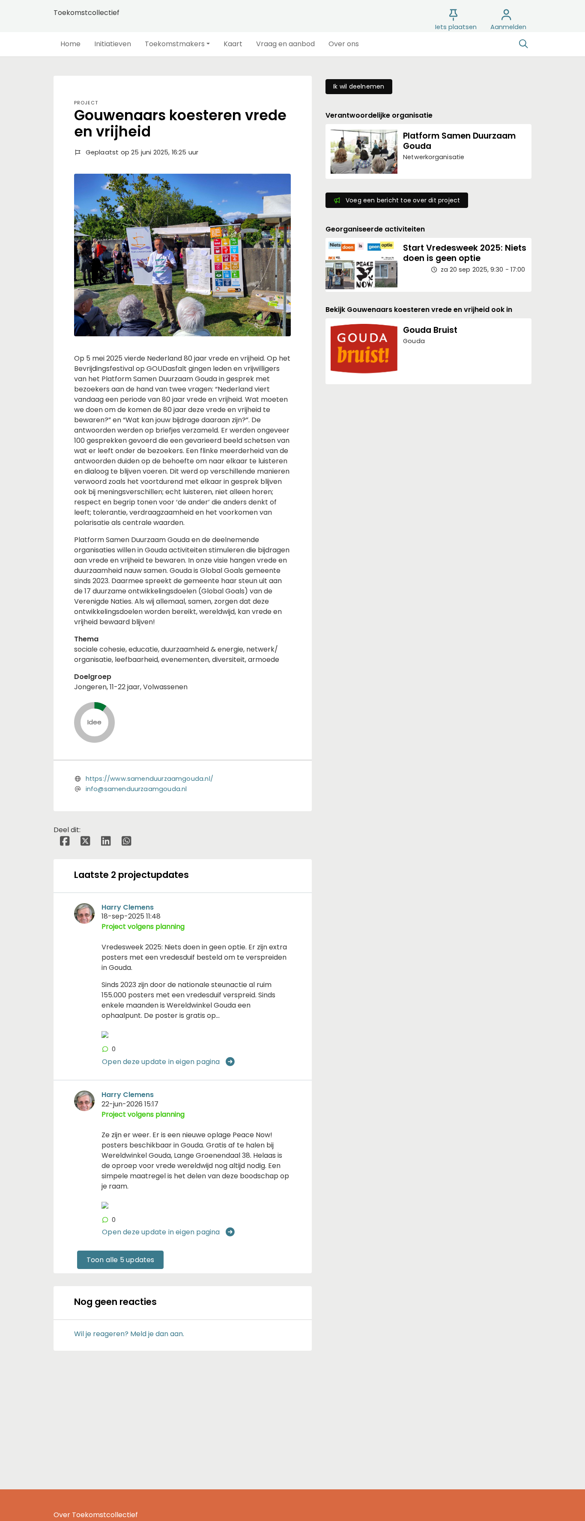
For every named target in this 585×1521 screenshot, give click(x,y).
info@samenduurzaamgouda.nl (136, 789)
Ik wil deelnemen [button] (358, 86)
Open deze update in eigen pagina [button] (161, 1062)
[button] (70, 44)
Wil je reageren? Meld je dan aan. (129, 1334)
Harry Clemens (127, 907)
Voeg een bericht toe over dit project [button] (403, 200)
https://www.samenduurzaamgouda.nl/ (149, 778)
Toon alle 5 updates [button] (121, 1260)
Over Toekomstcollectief (96, 1515)
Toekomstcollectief (86, 13)
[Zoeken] (523, 44)
